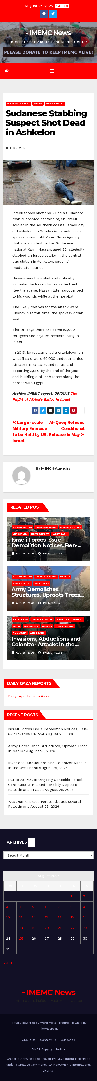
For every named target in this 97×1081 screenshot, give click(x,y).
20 (47, 928)
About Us (28, 1040)
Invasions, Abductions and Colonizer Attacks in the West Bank (46, 644)
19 (33, 928)
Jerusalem (20, 534)
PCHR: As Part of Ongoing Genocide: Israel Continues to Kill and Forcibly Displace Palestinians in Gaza (45, 785)
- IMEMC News (48, 33)
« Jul (7, 963)
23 (85, 928)
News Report (55, 103)
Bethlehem (20, 619)
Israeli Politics (70, 527)
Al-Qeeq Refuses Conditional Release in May (67, 428)
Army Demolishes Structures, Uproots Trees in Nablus (46, 595)
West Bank (60, 534)
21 (59, 928)
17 (8, 928)
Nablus (65, 576)
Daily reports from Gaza (29, 696)
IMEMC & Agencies (55, 468)
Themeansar (48, 1028)
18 (21, 928)
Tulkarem (19, 633)
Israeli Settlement (69, 619)
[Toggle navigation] (52, 71)
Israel (38, 103)
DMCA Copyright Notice (48, 1049)
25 (21, 938)
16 (85, 917)
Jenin (16, 626)
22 (72, 928)
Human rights (22, 527)
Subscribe (68, 1040)
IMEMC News (52, 553)
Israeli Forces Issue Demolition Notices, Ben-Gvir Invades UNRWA (44, 545)
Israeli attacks (46, 527)
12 (33, 917)
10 (8, 917)
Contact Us (48, 1040)
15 (72, 917)
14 (60, 917)
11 (20, 917)
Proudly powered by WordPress (33, 1022)
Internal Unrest (18, 103)
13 (46, 917)
